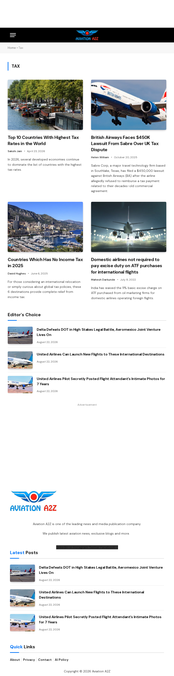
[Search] (162, 35)
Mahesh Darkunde (103, 279)
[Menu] (13, 35)
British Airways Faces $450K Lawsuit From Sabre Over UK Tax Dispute (124, 143)
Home (12, 48)
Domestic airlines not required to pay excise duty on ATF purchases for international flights (126, 266)
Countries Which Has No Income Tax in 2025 (45, 263)
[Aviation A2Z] (87, 35)
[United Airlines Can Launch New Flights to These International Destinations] (20, 360)
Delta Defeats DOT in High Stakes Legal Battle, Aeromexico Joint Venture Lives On (99, 332)
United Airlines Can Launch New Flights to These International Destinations (100, 354)
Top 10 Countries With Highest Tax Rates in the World (43, 140)
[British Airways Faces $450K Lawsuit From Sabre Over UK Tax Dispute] (128, 105)
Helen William (100, 157)
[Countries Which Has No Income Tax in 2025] (45, 227)
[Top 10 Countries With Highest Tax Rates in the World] (45, 105)
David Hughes (17, 273)
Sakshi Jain (15, 151)
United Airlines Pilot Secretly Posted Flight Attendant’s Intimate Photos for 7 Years (101, 381)
